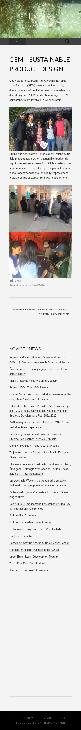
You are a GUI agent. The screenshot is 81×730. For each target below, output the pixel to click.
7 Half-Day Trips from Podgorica (28, 563)
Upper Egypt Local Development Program (34, 556)
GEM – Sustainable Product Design (30, 522)
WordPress (56, 718)
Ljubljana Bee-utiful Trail (23, 536)
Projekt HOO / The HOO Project (28, 387)
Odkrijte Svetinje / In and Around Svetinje (34, 445)
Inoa (40, 16)
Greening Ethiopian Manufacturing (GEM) (34, 549)
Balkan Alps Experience (55, 314)
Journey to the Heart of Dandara (28, 570)
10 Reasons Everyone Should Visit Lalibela (38, 309)
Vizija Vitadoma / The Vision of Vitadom (33, 380)
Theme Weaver (53, 722)
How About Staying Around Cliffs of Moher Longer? (39, 542)
